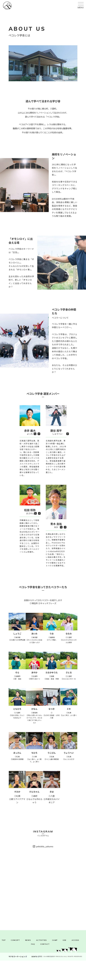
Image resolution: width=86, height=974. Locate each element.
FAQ (33, 944)
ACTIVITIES (41, 940)
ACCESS (75, 940)
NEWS (28, 940)
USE (64, 940)
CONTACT (45, 944)
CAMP (54, 940)
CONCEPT (15, 940)
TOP (3, 940)
